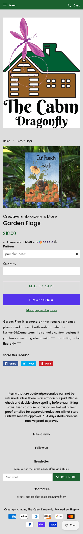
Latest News (41, 434)
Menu (12, 5)
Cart (76, 5)
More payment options (41, 310)
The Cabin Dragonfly (40, 509)
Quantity (9, 264)
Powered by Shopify (67, 509)
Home (6, 141)
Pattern (8, 246)
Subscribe (66, 477)
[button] (41, 242)
